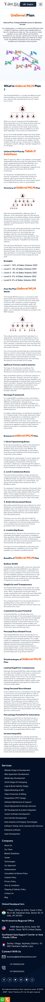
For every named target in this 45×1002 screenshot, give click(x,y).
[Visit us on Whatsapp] (32, 980)
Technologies (9, 861)
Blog (6, 897)
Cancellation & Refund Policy (16, 873)
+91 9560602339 (17, 964)
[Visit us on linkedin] (21, 980)
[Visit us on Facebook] (4, 980)
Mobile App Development (14, 778)
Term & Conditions (11, 885)
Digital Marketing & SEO (14, 790)
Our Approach (10, 865)
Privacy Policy (10, 881)
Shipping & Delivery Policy (15, 889)
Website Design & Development (17, 770)
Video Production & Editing (15, 794)
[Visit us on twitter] (15, 980)
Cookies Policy (10, 877)
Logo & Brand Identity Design (16, 786)
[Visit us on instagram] (10, 980)
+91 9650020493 (17, 971)
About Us (8, 845)
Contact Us (9, 893)
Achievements (10, 869)
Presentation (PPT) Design (15, 798)
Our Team (8, 849)
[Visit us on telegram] (26, 980)
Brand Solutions (11, 853)
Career (7, 857)
